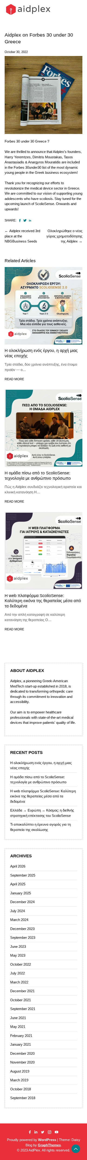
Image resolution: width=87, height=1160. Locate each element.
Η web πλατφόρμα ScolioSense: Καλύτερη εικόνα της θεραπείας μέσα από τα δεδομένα (43, 600)
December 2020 (22, 1053)
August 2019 (19, 1071)
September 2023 (22, 937)
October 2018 (20, 1089)
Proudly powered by (31, 1140)
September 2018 (22, 1098)
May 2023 (17, 955)
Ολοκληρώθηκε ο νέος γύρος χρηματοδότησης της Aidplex (64, 236)
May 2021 (17, 1027)
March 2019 (19, 1080)
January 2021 (20, 1044)
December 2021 (22, 991)
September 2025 (22, 875)
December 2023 (22, 929)
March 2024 (19, 920)
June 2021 (18, 1018)
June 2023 (18, 947)
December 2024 (22, 902)
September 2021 (22, 1009)
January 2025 (20, 893)
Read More (14, 379)
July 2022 (17, 973)
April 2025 (17, 884)
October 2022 (20, 964)
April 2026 (17, 866)
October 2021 (20, 1000)
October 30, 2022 (16, 52)
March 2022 (19, 982)
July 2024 (17, 911)
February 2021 (21, 1036)
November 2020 (22, 1062)
